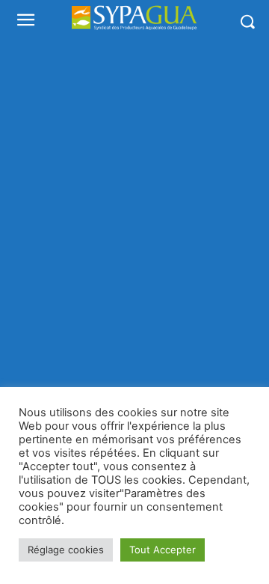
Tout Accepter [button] (162, 550)
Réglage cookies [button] (66, 550)
